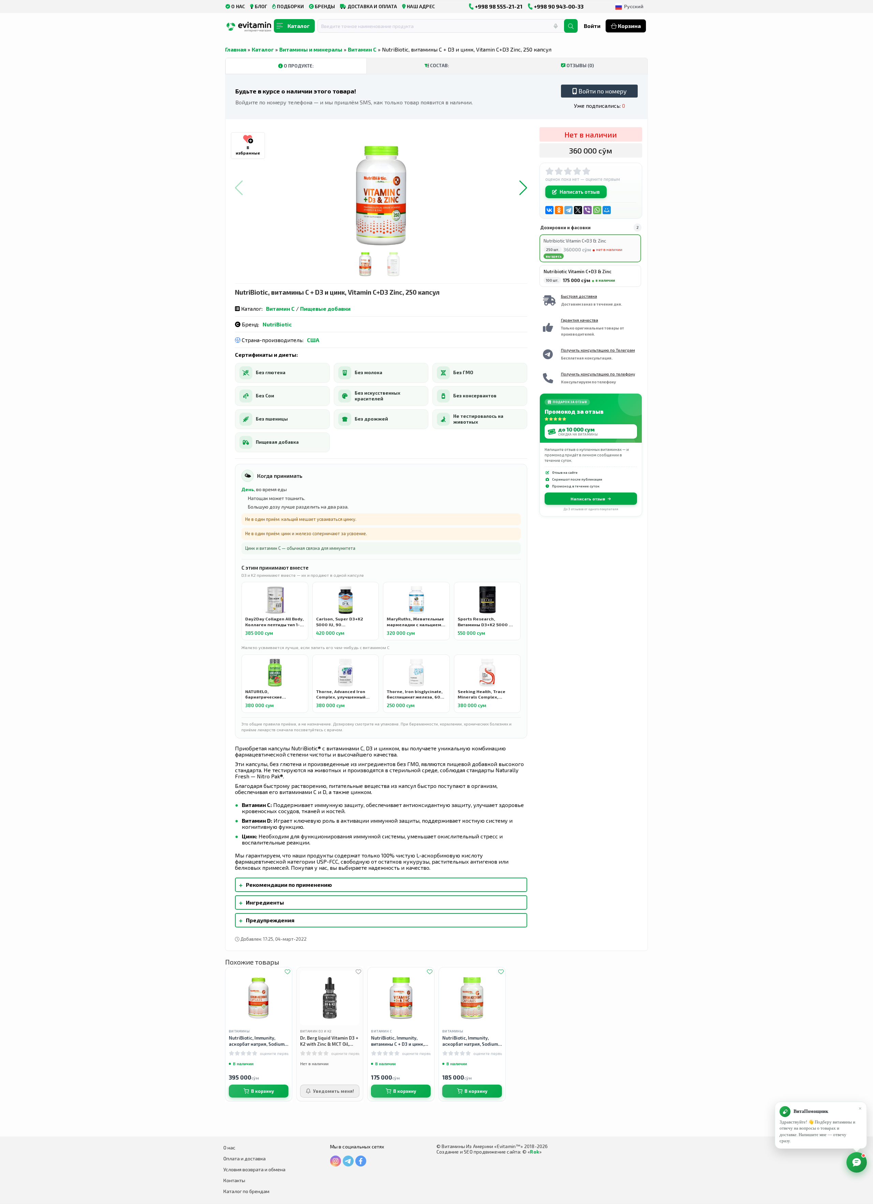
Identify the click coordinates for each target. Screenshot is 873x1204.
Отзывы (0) (579, 65)
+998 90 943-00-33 (558, 6)
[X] (578, 210)
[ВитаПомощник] (856, 1162)
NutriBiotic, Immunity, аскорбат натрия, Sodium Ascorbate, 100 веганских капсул (470, 1041)
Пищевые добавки (325, 308)
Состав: (439, 65)
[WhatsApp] (597, 210)
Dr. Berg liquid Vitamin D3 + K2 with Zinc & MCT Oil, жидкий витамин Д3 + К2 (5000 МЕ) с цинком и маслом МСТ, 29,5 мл (329, 1041)
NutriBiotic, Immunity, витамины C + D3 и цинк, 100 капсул (397, 1041)
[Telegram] (568, 210)
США (313, 340)
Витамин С (362, 49)
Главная (235, 49)
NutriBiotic (277, 324)
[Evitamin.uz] (249, 28)
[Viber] (587, 210)
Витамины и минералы (310, 49)
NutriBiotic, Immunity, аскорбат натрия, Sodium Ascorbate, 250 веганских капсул (257, 1041)
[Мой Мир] (607, 210)
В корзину (262, 1091)
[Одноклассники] (559, 210)
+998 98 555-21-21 (498, 6)
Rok (534, 1152)
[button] (523, 187)
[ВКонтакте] (549, 210)
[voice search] (555, 26)
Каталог (263, 49)
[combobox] (445, 26)
